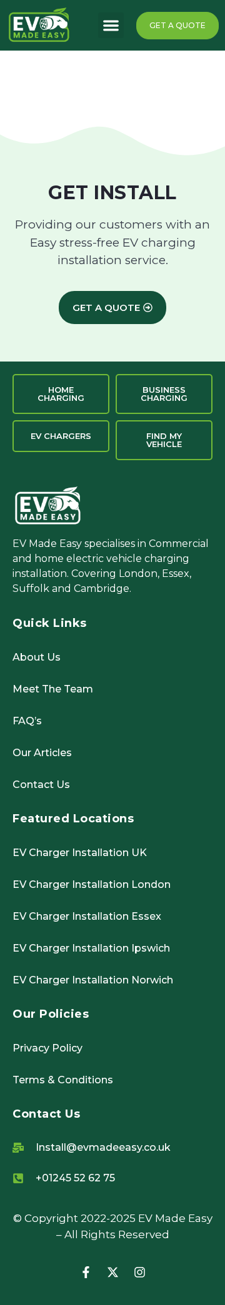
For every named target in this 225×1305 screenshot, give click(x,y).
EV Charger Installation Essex (86, 916)
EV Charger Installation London (91, 884)
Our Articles (42, 753)
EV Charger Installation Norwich (92, 980)
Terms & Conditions (62, 1080)
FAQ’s (27, 721)
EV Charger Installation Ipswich (91, 948)
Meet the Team (52, 689)
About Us (36, 657)
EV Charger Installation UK (79, 853)
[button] (111, 25)
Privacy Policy (47, 1048)
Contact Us (41, 784)
